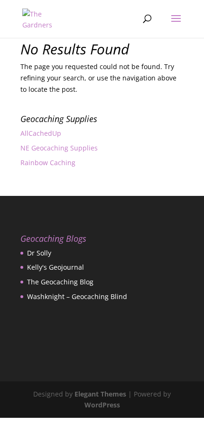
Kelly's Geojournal (55, 267)
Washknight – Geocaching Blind (77, 296)
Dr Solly (39, 252)
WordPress (102, 404)
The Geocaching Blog (60, 281)
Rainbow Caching (47, 162)
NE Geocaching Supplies (59, 147)
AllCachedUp (40, 133)
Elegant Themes (100, 393)
